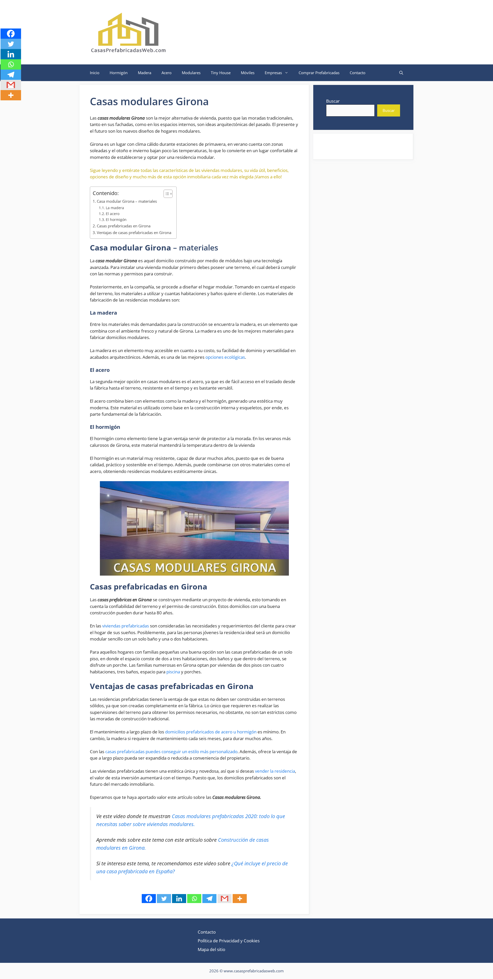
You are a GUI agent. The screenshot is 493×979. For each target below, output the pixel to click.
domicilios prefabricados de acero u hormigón (211, 732)
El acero (112, 213)
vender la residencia (275, 771)
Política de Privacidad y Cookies (229, 941)
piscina (173, 672)
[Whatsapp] (194, 898)
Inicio (94, 72)
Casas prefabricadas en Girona (123, 225)
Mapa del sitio (211, 949)
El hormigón (116, 219)
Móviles (247, 72)
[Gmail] (224, 898)
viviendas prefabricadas (125, 626)
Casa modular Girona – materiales (127, 201)
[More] (240, 898)
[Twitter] (164, 898)
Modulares (191, 72)
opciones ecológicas (225, 357)
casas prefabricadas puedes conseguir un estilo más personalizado (171, 751)
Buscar (333, 101)
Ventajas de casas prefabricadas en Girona (134, 232)
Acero (167, 72)
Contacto (357, 72)
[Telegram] (209, 898)
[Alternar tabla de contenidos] (165, 193)
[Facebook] (149, 898)
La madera (115, 207)
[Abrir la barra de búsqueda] (401, 72)
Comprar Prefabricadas (319, 72)
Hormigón (119, 72)
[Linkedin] (179, 898)
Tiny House (221, 72)
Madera (144, 72)
